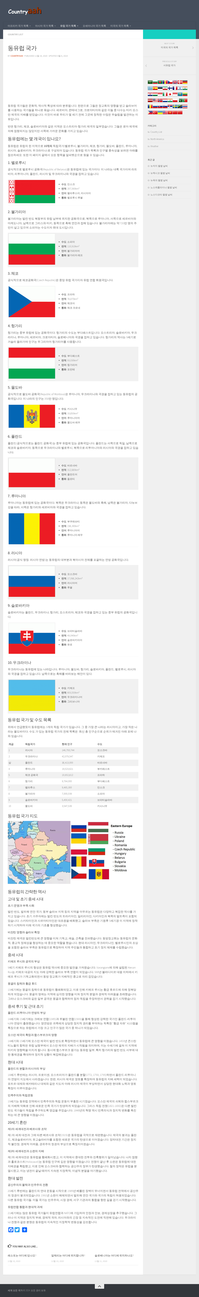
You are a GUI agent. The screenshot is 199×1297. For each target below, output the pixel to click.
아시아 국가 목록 (44, 25)
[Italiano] (165, 95)
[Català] (165, 83)
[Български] (155, 83)
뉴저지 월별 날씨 (159, 165)
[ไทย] (185, 108)
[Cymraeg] (175, 83)
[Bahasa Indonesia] (160, 95)
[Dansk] (180, 83)
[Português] (185, 101)
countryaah (17, 55)
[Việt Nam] (170, 114)
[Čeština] (170, 83)
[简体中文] (175, 114)
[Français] (175, 89)
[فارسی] (165, 89)
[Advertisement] (73, 82)
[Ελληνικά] (150, 89)
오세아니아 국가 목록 (94, 25)
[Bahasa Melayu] (155, 101)
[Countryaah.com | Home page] (25, 11)
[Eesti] (160, 89)
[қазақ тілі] (180, 95)
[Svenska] (175, 108)
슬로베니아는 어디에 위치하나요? (114, 1255)
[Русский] (155, 108)
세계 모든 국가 (15, 1290)
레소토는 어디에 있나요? (22, 1255)
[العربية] (150, 83)
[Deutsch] (185, 83)
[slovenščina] (165, 108)
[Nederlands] (165, 101)
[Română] (150, 108)
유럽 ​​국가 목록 (68, 25)
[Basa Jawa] (175, 95)
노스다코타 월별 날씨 (161, 194)
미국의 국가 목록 (119, 25)
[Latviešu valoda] (150, 101)
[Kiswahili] (180, 108)
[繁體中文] (180, 114)
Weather (154, 146)
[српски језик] (170, 108)
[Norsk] (160, 101)
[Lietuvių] (185, 95)
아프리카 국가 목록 (18, 25)
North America (157, 139)
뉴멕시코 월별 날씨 (160, 173)
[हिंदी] (185, 89)
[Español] (155, 89)
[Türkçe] (155, 114)
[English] (165, 114)
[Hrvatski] (150, 95)
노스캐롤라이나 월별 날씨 (163, 187)
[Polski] (175, 101)
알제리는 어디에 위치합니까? (68, 1255)
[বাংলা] (160, 83)
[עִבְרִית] (180, 89)
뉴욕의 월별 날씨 (159, 180)
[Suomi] (170, 89)
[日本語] (170, 95)
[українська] (160, 114)
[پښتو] (180, 101)
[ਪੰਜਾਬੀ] (170, 101)
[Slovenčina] (160, 108)
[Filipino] (150, 114)
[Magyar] (155, 95)
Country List (15, 34)
